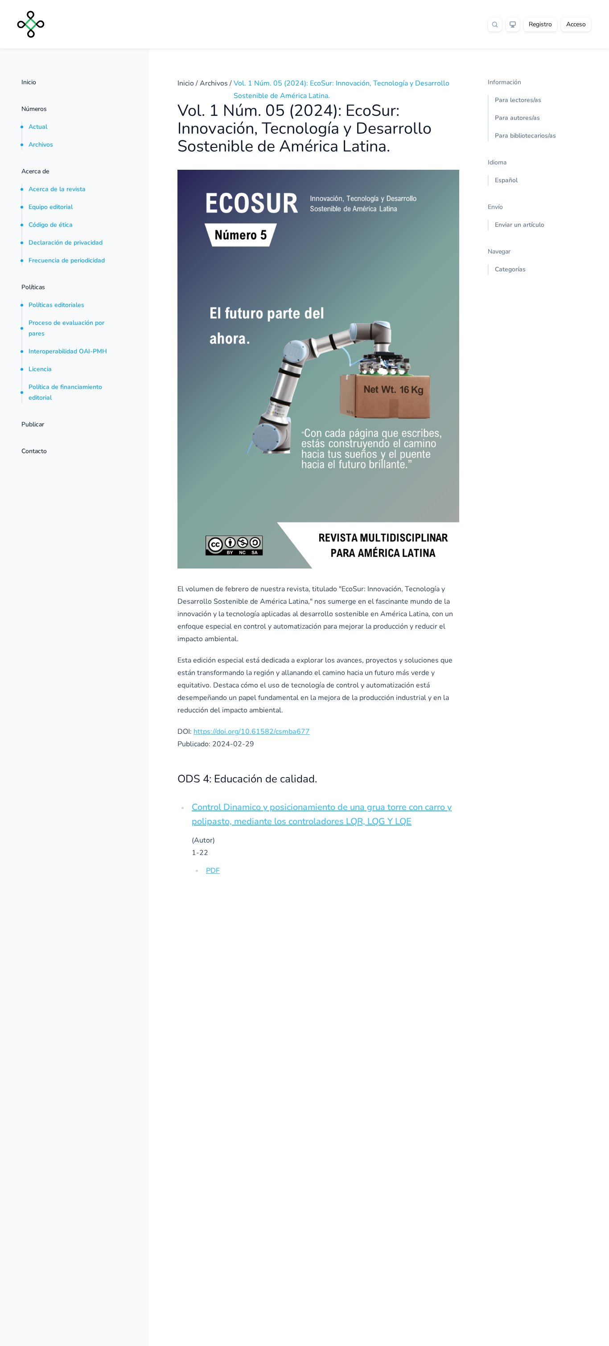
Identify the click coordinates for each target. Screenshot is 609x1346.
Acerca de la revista (57, 189)
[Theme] (513, 24)
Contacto (34, 451)
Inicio (28, 82)
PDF (213, 871)
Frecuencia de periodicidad (67, 260)
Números (34, 109)
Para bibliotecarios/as (525, 135)
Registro (540, 24)
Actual (38, 127)
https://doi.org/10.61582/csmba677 (251, 731)
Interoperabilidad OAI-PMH (68, 351)
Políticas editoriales (56, 305)
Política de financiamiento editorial (65, 392)
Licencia (40, 369)
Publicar (32, 424)
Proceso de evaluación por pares (66, 328)
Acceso (576, 24)
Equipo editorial (51, 207)
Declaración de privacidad (66, 242)
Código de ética (51, 225)
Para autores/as (517, 118)
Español (506, 180)
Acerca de (35, 171)
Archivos (41, 144)
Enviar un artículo (519, 225)
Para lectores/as (518, 100)
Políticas (33, 287)
